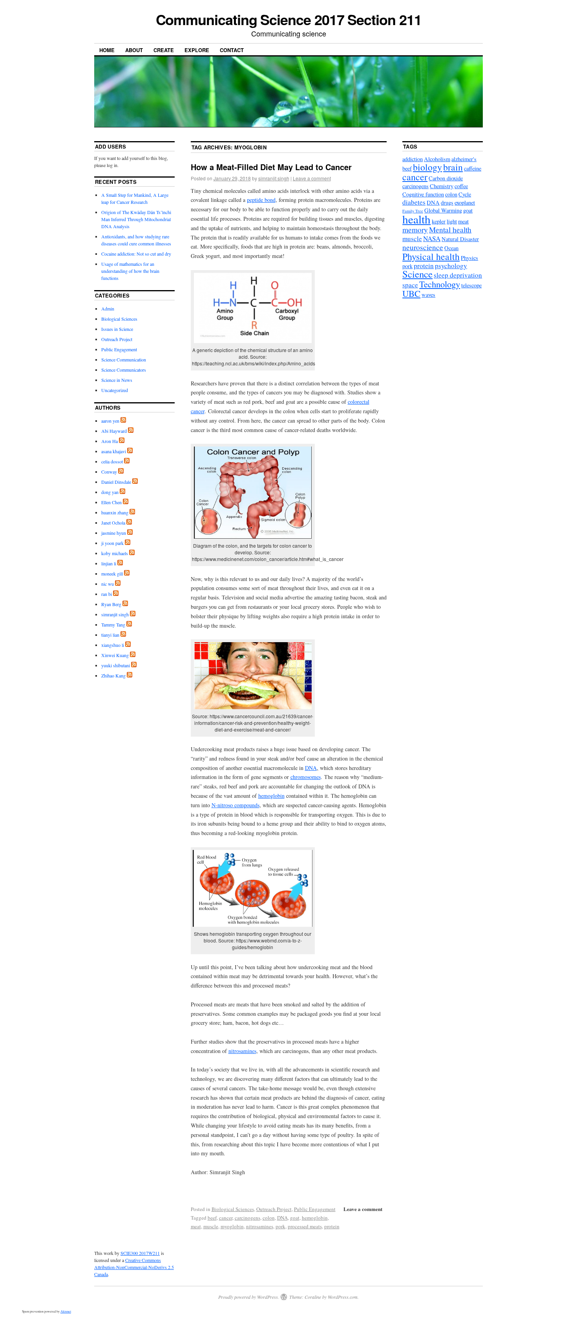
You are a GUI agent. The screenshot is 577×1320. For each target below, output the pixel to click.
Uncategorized (114, 390)
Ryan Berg (111, 604)
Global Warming (443, 210)
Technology (439, 284)
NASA (431, 238)
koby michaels (114, 553)
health (416, 219)
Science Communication (123, 359)
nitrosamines (242, 1051)
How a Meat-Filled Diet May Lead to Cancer (271, 166)
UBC (411, 293)
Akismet (65, 1311)
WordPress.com (343, 1297)
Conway (109, 471)
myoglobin (232, 1226)
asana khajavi (113, 451)
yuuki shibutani (115, 665)
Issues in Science (117, 329)
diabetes (413, 202)
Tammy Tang (113, 624)
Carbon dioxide (446, 178)
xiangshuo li (112, 645)
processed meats (305, 1226)
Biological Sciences (233, 1209)
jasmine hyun (113, 533)
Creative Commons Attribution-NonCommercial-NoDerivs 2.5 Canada (134, 1267)
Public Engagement (315, 1209)
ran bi (106, 594)
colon (269, 1217)
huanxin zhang (114, 512)
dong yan (110, 492)
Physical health (431, 256)
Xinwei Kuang (115, 655)
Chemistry (441, 186)
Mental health (450, 229)
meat (196, 1226)
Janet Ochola (113, 522)
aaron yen (110, 421)
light (452, 221)
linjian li (108, 563)
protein (332, 1226)
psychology (451, 265)
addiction (412, 159)
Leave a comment (312, 178)
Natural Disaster (460, 239)
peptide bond (261, 199)
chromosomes (305, 777)
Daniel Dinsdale (116, 482)
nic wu (107, 584)
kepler (439, 221)
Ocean (451, 248)
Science (417, 273)
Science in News (116, 380)
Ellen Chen (111, 502)
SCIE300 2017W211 (140, 1253)
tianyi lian (110, 635)
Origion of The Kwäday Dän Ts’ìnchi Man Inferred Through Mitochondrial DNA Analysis (136, 219)
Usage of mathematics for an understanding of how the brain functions (130, 271)
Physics (469, 257)
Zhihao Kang (113, 675)
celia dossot (112, 461)
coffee (461, 186)
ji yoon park (112, 543)
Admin (107, 308)
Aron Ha (109, 441)
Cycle (464, 194)
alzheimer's (464, 159)
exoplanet (465, 202)
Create (163, 50)
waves (428, 294)
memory (415, 229)
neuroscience (422, 247)
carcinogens (247, 1217)
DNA (311, 768)
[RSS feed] (123, 421)
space (410, 284)
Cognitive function (423, 194)
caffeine (472, 168)
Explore (196, 50)
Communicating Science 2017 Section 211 (289, 19)
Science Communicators (123, 370)
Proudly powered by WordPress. (248, 1297)
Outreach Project (274, 1209)
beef (212, 1217)
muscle (210, 1226)
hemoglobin (271, 795)
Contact (232, 50)
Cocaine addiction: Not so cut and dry (136, 254)
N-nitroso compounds (235, 805)
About (134, 50)
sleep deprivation (458, 275)
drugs (447, 202)
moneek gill (112, 573)
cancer (225, 1217)
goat (294, 1217)
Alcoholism (437, 159)
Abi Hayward (114, 431)
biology (427, 167)
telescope (471, 285)
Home (107, 50)
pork (280, 1226)
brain (453, 167)
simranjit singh (273, 178)
